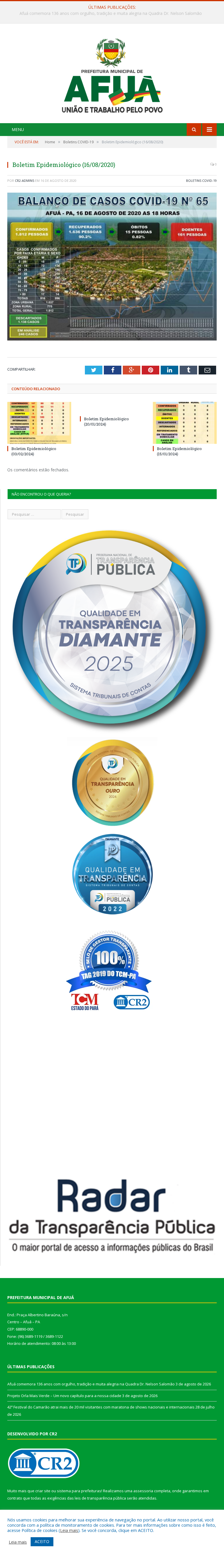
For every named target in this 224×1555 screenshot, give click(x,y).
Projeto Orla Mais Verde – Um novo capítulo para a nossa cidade (110, 13)
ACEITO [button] (42, 1541)
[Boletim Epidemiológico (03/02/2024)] (39, 423)
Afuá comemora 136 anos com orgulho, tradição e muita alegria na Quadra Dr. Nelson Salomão (91, 1384)
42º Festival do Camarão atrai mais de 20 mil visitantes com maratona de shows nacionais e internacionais (101, 1407)
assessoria (143, 1490)
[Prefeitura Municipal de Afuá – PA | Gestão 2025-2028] (112, 74)
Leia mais (69, 1530)
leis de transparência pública (100, 1498)
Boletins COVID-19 (201, 180)
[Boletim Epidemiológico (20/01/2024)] (112, 408)
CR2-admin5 (24, 180)
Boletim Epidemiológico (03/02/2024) (33, 451)
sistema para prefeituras (79, 1490)
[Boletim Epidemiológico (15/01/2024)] (185, 423)
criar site (42, 1490)
